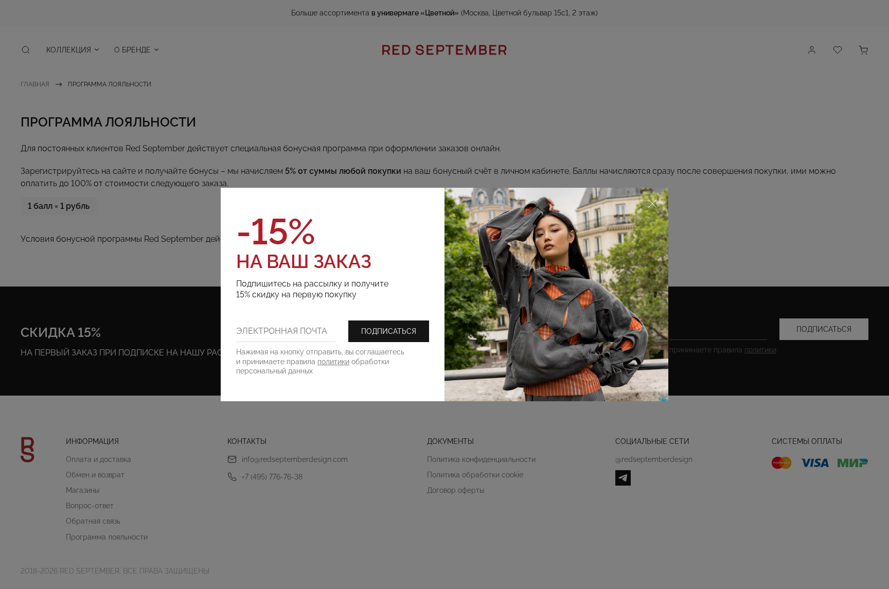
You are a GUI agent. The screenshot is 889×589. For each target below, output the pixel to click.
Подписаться (388, 331)
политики (333, 362)
